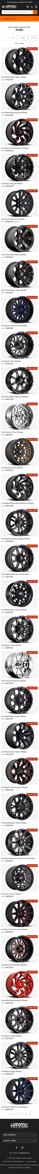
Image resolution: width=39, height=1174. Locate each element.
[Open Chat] (28, 7)
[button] (19, 1134)
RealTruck (23, 1153)
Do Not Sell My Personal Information (14, 1161)
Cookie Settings (31, 1161)
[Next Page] (30, 1114)
